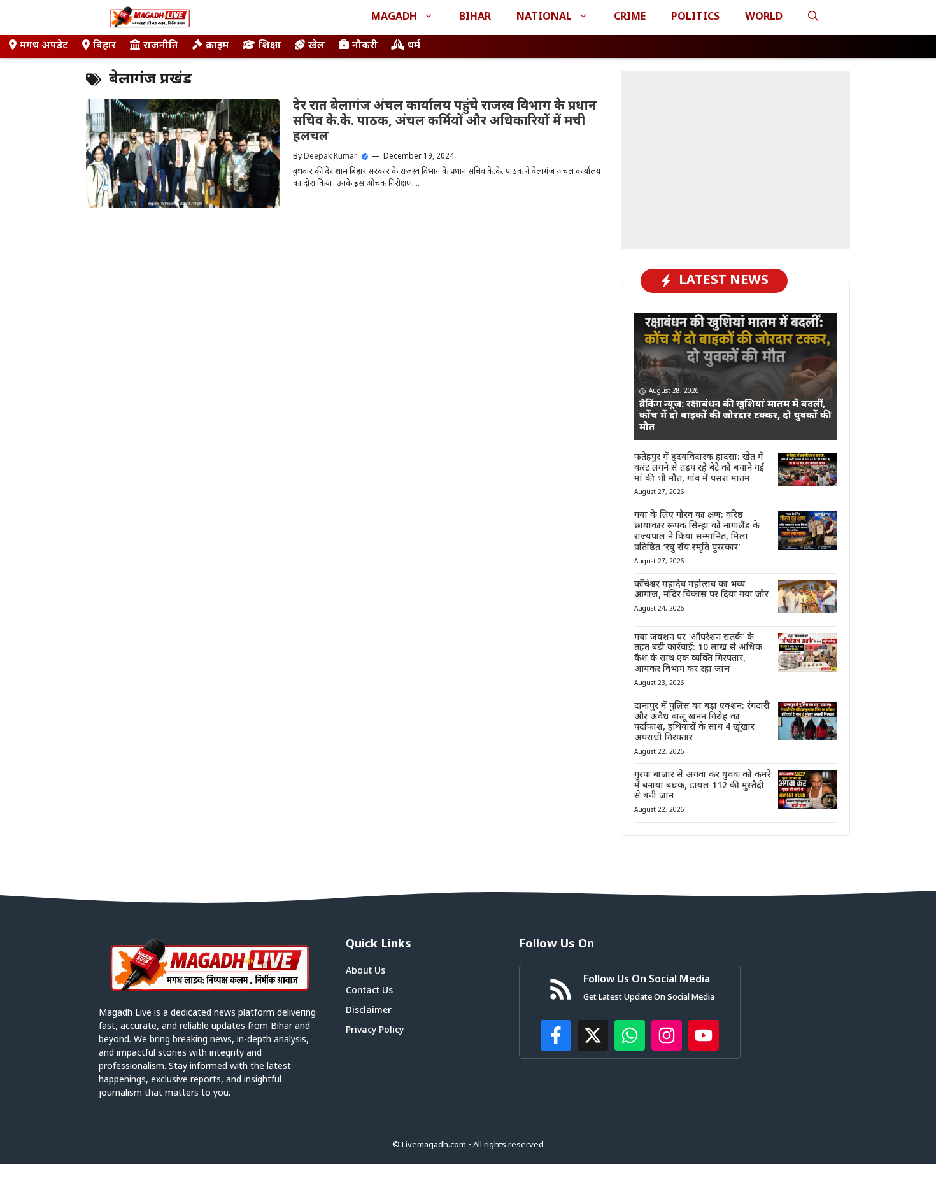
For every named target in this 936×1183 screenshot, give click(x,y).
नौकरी (365, 46)
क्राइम (217, 46)
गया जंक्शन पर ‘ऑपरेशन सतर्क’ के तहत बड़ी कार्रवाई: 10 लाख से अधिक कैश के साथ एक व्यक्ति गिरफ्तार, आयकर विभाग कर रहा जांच (698, 654)
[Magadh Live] (149, 17)
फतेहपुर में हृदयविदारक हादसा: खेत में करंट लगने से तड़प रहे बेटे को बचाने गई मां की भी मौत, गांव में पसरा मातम (699, 468)
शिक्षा (270, 46)
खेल (316, 46)
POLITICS (695, 17)
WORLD (764, 17)
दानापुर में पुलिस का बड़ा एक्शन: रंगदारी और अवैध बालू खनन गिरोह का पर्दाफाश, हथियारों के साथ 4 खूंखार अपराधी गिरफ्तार (702, 722)
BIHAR (475, 17)
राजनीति (160, 46)
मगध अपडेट (44, 46)
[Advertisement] (735, 160)
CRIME (630, 17)
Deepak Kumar (330, 157)
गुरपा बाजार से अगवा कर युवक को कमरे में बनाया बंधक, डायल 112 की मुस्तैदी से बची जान (702, 786)
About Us (365, 971)
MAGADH (394, 17)
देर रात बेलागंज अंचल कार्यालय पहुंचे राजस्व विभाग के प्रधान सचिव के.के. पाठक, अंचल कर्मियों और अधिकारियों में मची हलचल (445, 121)
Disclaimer (369, 1011)
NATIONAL (544, 17)
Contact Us (369, 991)
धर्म (414, 46)
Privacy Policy (375, 1030)
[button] (813, 17)
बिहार (104, 46)
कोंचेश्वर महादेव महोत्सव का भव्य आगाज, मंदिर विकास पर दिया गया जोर (701, 590)
